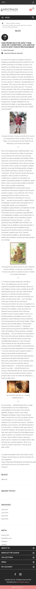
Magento (4, 541)
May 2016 (4, 516)
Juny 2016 (4, 512)
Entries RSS (5, 535)
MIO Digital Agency (23, 582)
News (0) (4, 479)
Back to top (17, 587)
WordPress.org (6, 538)
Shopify (3, 544)
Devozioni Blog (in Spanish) (13, 23)
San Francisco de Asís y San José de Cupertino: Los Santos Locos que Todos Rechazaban (18, 45)
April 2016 (4, 519)
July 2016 (4, 509)
